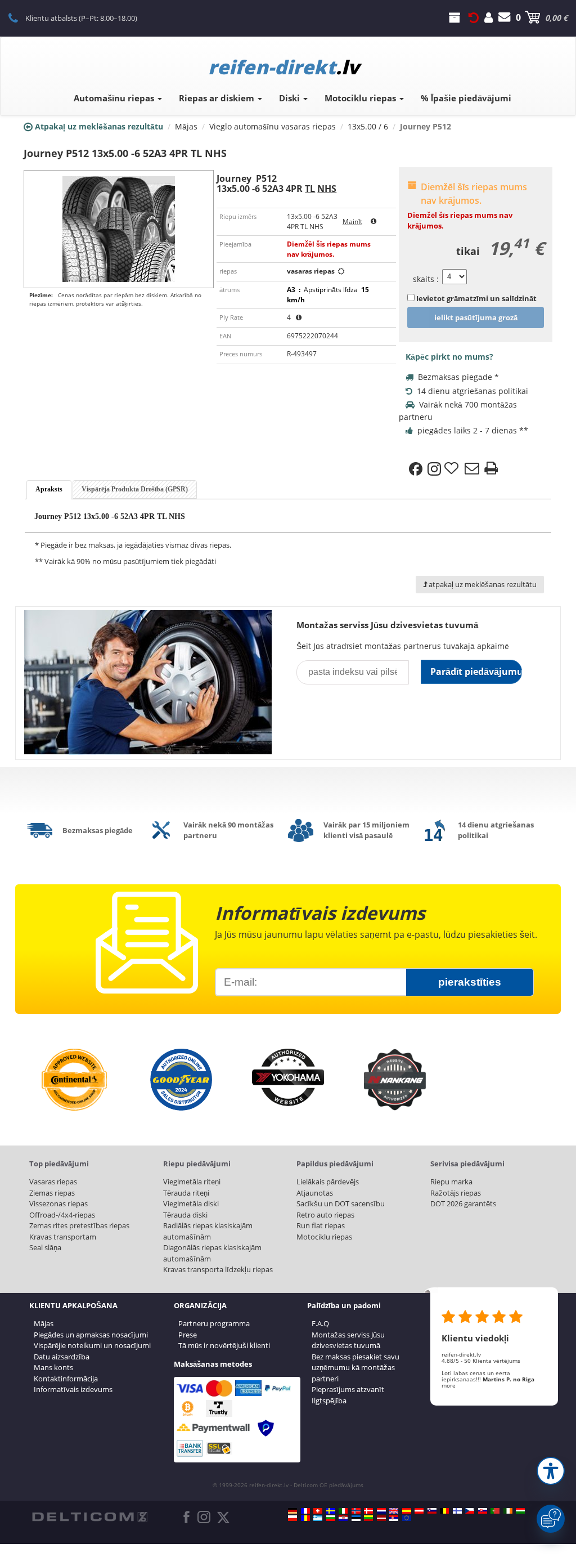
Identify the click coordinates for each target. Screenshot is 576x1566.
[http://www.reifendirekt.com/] (406, 1518)
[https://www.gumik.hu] (520, 1511)
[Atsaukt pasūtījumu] (474, 17)
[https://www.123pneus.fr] (305, 1511)
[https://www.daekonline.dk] (368, 1511)
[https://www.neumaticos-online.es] (406, 1511)
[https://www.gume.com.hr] (343, 1518)
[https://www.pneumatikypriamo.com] (482, 1511)
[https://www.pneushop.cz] (469, 1511)
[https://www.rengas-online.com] (457, 1511)
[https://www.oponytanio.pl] (292, 1518)
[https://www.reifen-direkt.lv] (381, 1518)
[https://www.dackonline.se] (330, 1511)
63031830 (19, 17)
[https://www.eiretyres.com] (507, 1511)
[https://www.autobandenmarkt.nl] (381, 1511)
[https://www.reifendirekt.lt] (368, 1518)
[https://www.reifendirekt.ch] (317, 1511)
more (449, 1385)
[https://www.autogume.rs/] (393, 1518)
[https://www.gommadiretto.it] (343, 1511)
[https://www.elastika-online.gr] (317, 1518)
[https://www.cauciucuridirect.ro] (305, 1518)
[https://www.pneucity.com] (495, 1511)
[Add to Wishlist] (452, 469)
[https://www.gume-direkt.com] (432, 1511)
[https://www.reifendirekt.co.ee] (356, 1518)
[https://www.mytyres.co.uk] (393, 1511)
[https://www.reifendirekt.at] (419, 1511)
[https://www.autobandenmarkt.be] (444, 1511)
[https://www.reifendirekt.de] (292, 1511)
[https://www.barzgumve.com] (330, 1518)
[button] (551, 1471)
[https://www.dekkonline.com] (356, 1511)
